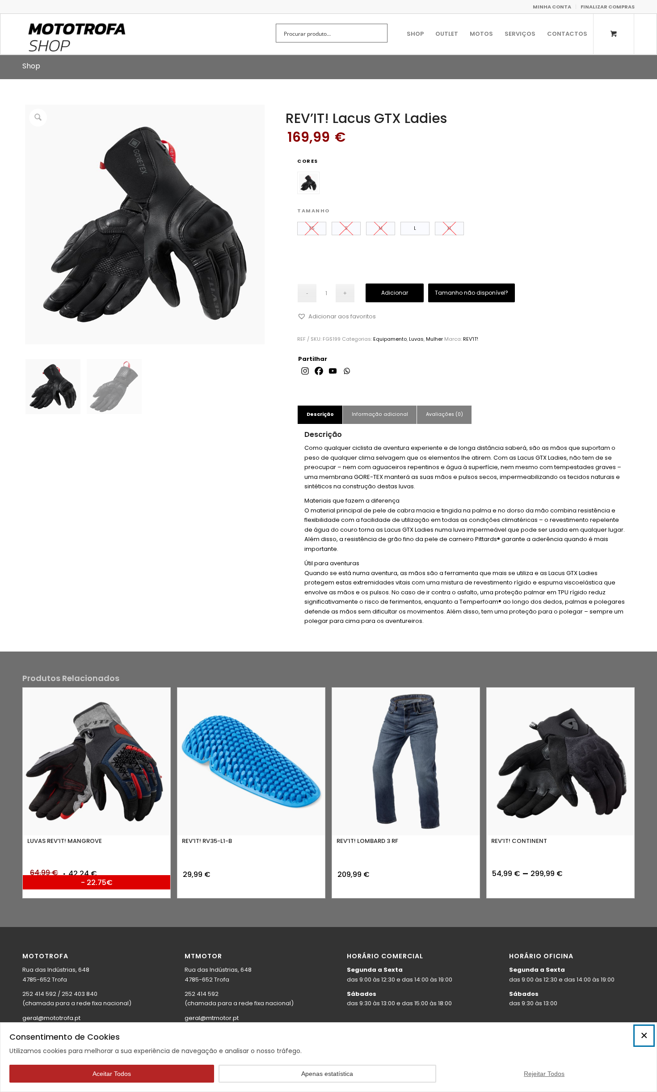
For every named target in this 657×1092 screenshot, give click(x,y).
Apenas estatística (327, 1073)
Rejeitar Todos (544, 1073)
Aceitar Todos (112, 1073)
